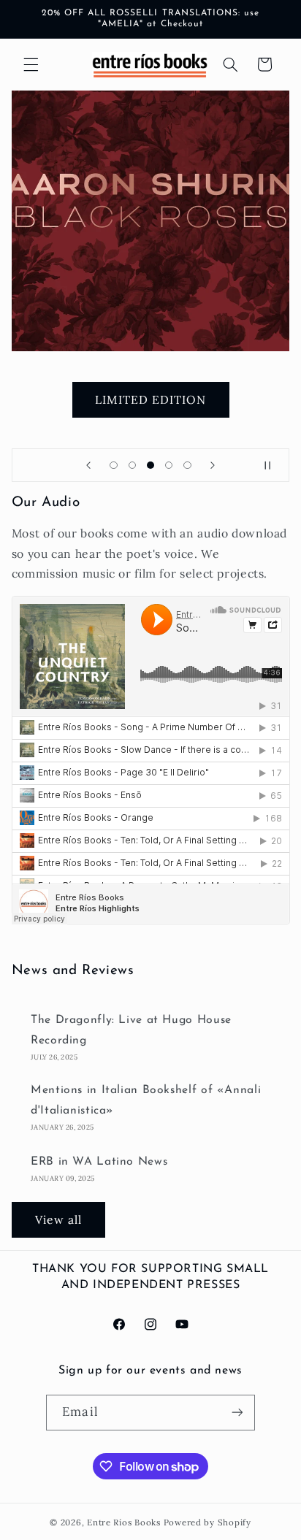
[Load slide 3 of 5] (150, 465)
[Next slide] (213, 465)
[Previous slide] (88, 465)
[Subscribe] (237, 1412)
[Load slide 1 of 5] (113, 465)
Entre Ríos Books (124, 1522)
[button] (30, 64)
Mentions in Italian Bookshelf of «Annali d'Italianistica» (146, 1100)
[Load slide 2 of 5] (132, 465)
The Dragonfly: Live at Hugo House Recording (131, 1030)
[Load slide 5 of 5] (187, 465)
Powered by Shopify (207, 1522)
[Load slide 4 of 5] (169, 465)
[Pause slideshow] (273, 465)
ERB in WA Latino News (99, 1162)
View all (58, 1219)
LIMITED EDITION (150, 399)
